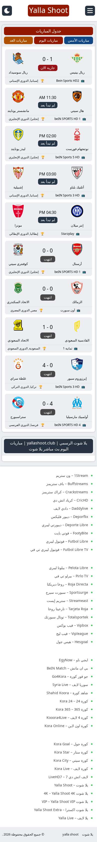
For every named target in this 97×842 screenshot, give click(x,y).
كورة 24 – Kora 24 (74, 701)
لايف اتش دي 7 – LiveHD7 (68, 776)
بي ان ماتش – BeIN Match (67, 668)
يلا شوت (87, 834)
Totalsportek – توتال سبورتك (66, 617)
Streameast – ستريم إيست (67, 600)
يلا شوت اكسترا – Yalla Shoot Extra (61, 809)
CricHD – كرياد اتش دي (70, 500)
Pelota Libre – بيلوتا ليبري (68, 567)
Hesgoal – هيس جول (72, 641)
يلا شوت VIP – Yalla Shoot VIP (65, 801)
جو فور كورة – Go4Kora (70, 676)
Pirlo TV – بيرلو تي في (71, 576)
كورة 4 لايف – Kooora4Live (67, 717)
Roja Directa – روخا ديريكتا (67, 584)
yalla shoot (70, 834)
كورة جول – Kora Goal (71, 744)
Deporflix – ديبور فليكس (69, 516)
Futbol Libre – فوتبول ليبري (67, 541)
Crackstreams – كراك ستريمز (65, 492)
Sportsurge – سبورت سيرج (67, 592)
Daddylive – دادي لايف (70, 508)
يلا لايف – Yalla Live (73, 818)
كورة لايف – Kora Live (71, 768)
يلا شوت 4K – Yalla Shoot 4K (66, 793)
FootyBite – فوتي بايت (71, 533)
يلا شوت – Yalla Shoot (71, 785)
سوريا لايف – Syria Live (70, 684)
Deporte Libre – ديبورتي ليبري (65, 524)
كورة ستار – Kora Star (71, 752)
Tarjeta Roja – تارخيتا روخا (68, 608)
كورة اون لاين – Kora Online (66, 725)
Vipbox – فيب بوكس (72, 625)
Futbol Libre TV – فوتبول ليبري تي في (59, 549)
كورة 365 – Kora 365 (72, 709)
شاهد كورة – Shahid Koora (67, 692)
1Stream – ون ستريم (72, 475)
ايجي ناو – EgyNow (73, 660)
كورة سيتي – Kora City (70, 760)
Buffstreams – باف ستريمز (67, 483)
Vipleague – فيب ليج (72, 633)
